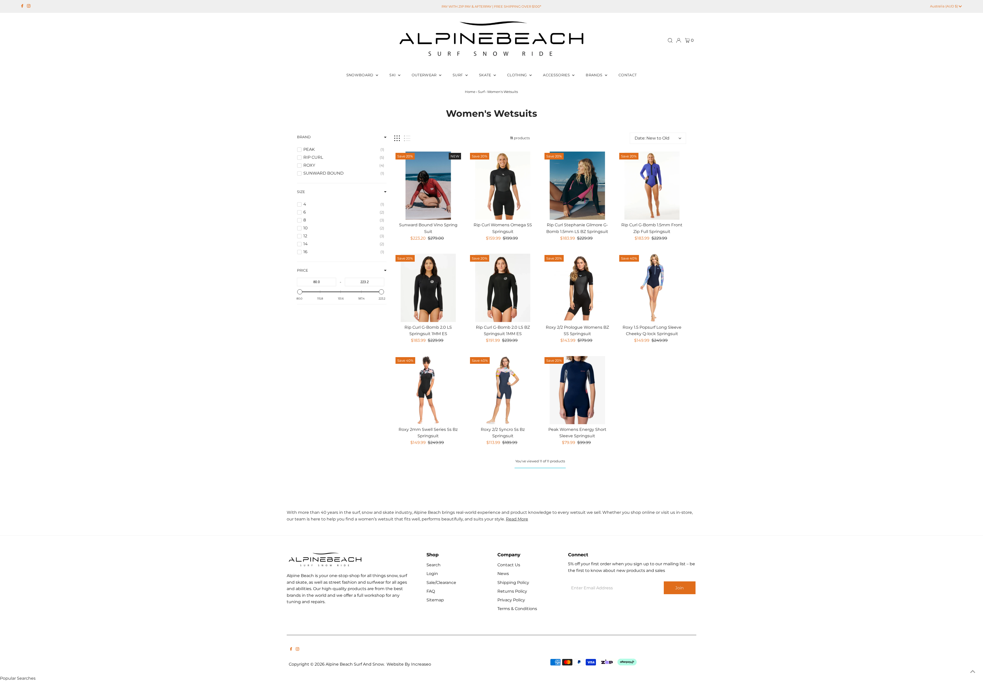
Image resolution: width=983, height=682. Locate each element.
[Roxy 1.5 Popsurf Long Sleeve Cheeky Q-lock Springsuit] (652, 288)
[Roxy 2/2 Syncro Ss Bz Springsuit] (503, 390)
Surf (458, 75)
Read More (517, 519)
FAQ (430, 591)
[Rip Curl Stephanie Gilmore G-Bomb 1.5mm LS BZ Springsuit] (577, 186)
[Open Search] (670, 40)
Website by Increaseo (409, 664)
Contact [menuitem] (627, 75)
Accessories (557, 75)
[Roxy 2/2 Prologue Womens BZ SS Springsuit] (577, 288)
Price (302, 270)
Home (470, 92)
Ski (393, 75)
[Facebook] (22, 6)
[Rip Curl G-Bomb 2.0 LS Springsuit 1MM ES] (428, 288)
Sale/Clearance (441, 582)
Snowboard (360, 75)
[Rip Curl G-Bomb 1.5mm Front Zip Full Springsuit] (652, 186)
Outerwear (425, 75)
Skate (485, 75)
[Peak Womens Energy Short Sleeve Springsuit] (577, 390)
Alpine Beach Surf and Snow (355, 664)
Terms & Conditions (517, 608)
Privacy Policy (511, 600)
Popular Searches (18, 678)
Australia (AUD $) (944, 6)
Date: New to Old (652, 138)
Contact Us (508, 564)
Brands (594, 75)
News (503, 573)
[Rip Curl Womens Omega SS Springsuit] (503, 186)
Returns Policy (512, 591)
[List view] (407, 138)
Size (301, 191)
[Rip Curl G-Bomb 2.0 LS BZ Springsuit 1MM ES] (503, 288)
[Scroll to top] (973, 672)
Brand (304, 137)
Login (432, 573)
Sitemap (435, 600)
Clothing (517, 75)
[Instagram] (29, 6)
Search (433, 564)
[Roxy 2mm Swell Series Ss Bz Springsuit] (428, 390)
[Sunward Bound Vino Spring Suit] (428, 186)
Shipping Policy (513, 582)
